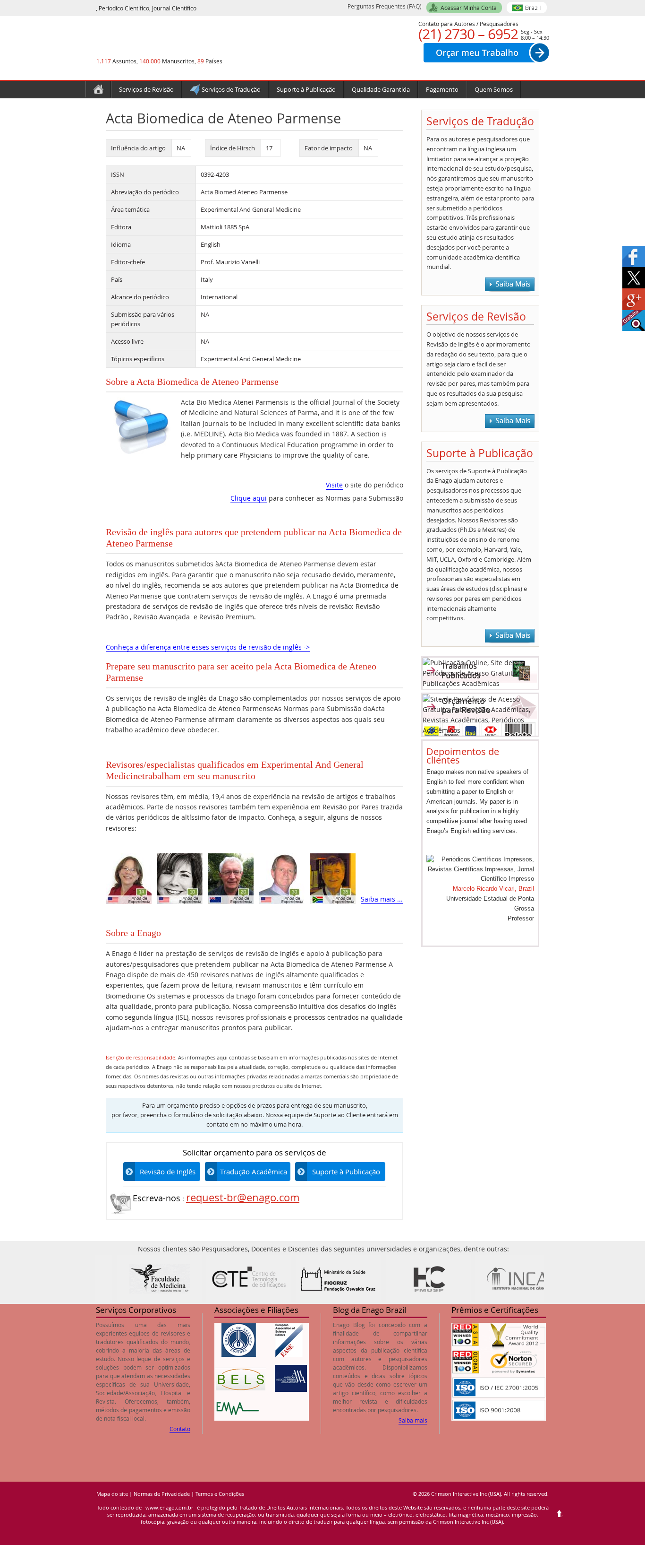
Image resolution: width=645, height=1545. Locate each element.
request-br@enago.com (242, 1197)
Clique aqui (248, 498)
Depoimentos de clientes (462, 755)
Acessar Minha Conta (469, 7)
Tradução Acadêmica (253, 1171)
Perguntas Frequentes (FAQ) (385, 6)
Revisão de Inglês (167, 1171)
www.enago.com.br (169, 1507)
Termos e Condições (219, 1493)
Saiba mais (413, 1420)
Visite (334, 484)
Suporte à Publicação (346, 1171)
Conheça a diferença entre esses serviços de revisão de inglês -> (208, 646)
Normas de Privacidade (162, 1493)
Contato (180, 1428)
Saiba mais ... (382, 898)
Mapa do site (112, 1493)
